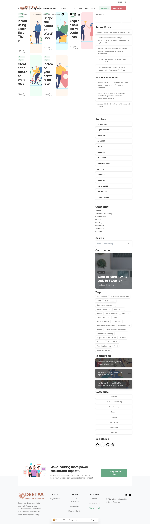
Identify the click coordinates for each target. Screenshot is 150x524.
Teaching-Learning (104, 346)
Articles (98, 211)
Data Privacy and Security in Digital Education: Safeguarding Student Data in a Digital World (113, 40)
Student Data (113, 342)
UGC (116, 346)
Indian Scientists (103, 321)
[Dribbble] (113, 445)
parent (99, 330)
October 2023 (102, 124)
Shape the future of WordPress (48, 28)
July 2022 (100, 169)
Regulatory (99, 225)
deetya (99, 313)
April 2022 (101, 180)
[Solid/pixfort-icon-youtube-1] (130, 494)
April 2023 (101, 152)
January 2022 (102, 192)
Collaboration (110, 301)
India (115, 317)
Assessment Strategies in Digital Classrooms (113, 32)
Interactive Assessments (106, 325)
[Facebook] (63, 14)
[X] (67, 14)
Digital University (112, 313)
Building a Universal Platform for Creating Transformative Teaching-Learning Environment (112, 51)
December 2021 (103, 197)
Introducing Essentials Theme (22, 31)
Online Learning (124, 325)
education (125, 313)
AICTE (99, 301)
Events (98, 219)
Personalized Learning (105, 334)
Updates (98, 231)
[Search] (129, 244)
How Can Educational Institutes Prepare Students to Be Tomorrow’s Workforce (112, 84)
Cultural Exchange (103, 309)
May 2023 (100, 147)
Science (123, 338)
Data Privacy (118, 309)
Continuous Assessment (105, 305)
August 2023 (101, 135)
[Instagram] (79, 14)
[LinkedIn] (75, 14)
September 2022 (103, 163)
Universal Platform (103, 350)
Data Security (100, 217)
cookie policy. (89, 520)
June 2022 (101, 175)
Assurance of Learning (103, 214)
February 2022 (102, 186)
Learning (98, 222)
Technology (99, 228)
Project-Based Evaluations (106, 338)
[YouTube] (71, 14)
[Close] (96, 520)
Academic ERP (102, 297)
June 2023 (101, 141)
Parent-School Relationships (116, 330)
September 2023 (103, 130)
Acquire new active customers (74, 29)
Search (126, 20)
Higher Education (103, 317)
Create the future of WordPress (22, 74)
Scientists (100, 342)
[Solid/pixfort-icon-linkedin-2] (126, 494)
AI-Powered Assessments (120, 297)
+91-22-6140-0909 (123, 2)
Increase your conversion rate (48, 74)
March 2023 (101, 158)
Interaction (117, 321)
